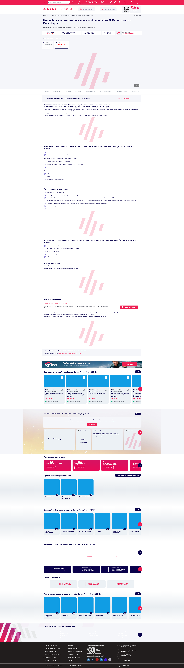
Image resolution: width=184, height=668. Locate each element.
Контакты (71, 660)
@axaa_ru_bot (125, 651)
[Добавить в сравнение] (62, 377)
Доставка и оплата (50, 660)
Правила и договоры (74, 657)
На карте (119, 33)
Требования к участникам (73, 91)
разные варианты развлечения (82, 350)
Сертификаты (80, 3)
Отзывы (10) (135, 91)
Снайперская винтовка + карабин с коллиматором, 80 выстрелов (76, 395)
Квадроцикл (99, 615)
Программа (56, 91)
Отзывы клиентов (73, 648)
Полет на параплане (85, 615)
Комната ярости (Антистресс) (67, 497)
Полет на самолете (118, 615)
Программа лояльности (75, 651)
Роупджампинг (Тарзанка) (49, 616)
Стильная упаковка (50, 657)
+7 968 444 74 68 (126, 656)
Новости (70, 645)
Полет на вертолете (85, 496)
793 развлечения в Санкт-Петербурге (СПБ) (69, 353)
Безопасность (90, 91)
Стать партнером (73, 654)
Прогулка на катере (85, 531)
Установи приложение (93, 655)
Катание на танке (135, 615)
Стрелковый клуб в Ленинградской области (55, 303)
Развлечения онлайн (68, 531)
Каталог (73, 3)
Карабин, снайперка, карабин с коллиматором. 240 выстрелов (120, 395)
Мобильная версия (75, 665)
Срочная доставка (87, 9)
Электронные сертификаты (53, 654)
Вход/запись (125, 665)
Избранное (125, 3)
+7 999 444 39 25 (92, 3)
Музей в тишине (134, 531)
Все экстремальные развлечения (128, 475)
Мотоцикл (99, 531)
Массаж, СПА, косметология (49, 532)
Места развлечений (50, 651)
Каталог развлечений (51, 645)
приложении (136, 11)
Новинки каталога (109, 9)
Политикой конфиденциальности (110, 421)
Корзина (138, 3)
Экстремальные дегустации (117, 532)
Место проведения (121, 91)
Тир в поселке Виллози (128, 33)
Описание (46, 91)
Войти (131, 3)
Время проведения (105, 91)
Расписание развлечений (52, 648)
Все (138, 371)
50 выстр (49, 33)
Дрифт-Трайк (49, 496)
